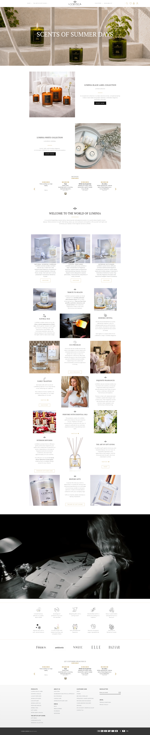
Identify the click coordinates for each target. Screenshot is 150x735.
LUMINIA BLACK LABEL (37, 691)
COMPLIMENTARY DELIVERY (84, 703)
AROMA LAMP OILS (36, 703)
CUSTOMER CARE (82, 689)
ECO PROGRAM (75, 372)
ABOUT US (57, 689)
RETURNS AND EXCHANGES (84, 700)
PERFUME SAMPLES (36, 705)
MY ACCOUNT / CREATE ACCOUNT (85, 707)
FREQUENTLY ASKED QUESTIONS (85, 698)
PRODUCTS (34, 689)
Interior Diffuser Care (44, 471)
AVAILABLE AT (108, 3)
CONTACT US (80, 710)
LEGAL (101, 699)
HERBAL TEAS (34, 707)
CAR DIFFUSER (35, 700)
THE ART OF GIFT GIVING (40, 3)
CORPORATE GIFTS (36, 720)
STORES (79, 693)
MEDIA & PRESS (58, 708)
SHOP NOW (100, 103)
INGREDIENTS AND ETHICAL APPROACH (64, 693)
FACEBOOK (57, 711)
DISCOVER (45, 280)
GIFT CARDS (34, 710)
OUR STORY (98, 3)
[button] (35, 189)
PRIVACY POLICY (104, 704)
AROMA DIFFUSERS (36, 698)
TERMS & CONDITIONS (105, 702)
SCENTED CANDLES (36, 693)
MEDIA (56, 704)
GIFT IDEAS (34, 718)
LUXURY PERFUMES (36, 696)
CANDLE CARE (57, 698)
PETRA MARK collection (37, 712)
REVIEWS (79, 705)
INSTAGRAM (57, 713)
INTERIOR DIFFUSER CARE (61, 700)
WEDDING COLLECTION (37, 722)
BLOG (55, 706)
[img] (75, 178)
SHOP (29, 3)
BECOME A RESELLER (82, 696)
